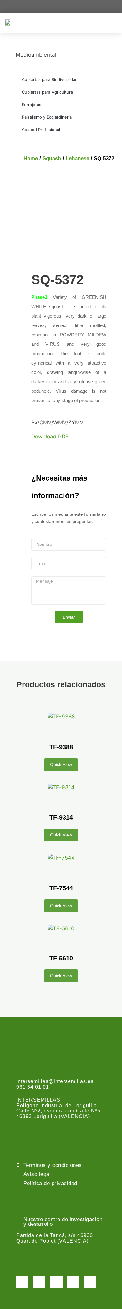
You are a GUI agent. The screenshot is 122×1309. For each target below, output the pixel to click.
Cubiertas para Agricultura (47, 92)
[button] (113, 22)
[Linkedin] (90, 1282)
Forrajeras (31, 104)
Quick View (61, 764)
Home (30, 158)
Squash (52, 158)
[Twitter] (39, 1282)
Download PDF (50, 436)
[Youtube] (73, 1282)
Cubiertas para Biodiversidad (50, 79)
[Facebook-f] (22, 1282)
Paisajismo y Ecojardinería (47, 117)
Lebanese (77, 158)
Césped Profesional (41, 129)
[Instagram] (56, 1282)
